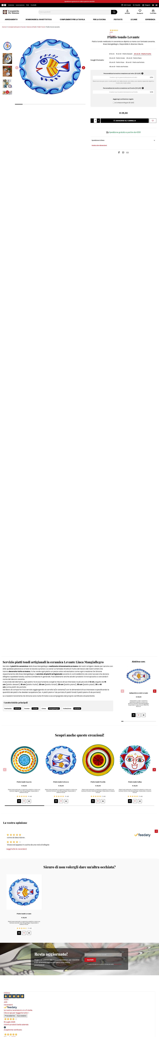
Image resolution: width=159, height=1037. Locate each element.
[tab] (11, 19)
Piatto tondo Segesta (24, 782)
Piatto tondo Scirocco (61, 782)
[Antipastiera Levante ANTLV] (138, 676)
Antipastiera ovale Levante (138, 693)
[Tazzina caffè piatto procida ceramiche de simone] (98, 760)
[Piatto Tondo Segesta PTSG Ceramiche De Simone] (24, 760)
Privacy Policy (118, 964)
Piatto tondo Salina (135, 782)
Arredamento (11, 19)
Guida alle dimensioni (99, 145)
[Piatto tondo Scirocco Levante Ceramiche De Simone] (61, 760)
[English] (156, 5)
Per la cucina (99, 19)
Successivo (21, 1016)
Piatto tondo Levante (24, 914)
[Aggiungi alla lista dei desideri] (152, 120)
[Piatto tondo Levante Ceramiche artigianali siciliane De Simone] (24, 892)
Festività (118, 19)
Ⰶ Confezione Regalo (124, 103)
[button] (38, 1)
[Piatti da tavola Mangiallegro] (135, 760)
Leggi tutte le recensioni (16, 849)
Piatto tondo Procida (98, 782)
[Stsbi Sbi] (3, 5)
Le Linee (134, 19)
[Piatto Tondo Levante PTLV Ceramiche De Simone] (50, 66)
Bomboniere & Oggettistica (39, 19)
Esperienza (150, 19)
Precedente (10, 1016)
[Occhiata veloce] (144, 715)
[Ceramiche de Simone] (11, 12)
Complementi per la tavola (72, 19)
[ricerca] (114, 12)
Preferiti (140, 13)
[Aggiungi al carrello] (134, 715)
